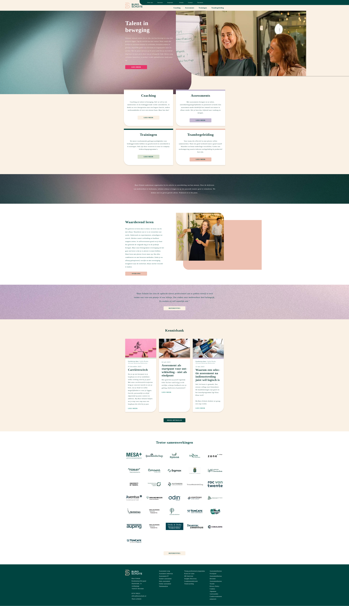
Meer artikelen (174, 420)
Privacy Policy (214, 586)
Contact (190, 2)
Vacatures (200, 2)
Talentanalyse (163, 586)
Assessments (189, 8)
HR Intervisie (188, 576)
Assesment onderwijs (166, 573)
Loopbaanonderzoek (191, 581)
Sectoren (160, 2)
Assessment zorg (164, 571)
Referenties (174, 308)
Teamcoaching (189, 584)
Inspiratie (170, 2)
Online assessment (165, 584)
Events (181, 2)
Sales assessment (164, 581)
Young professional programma (194, 571)
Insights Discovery (190, 578)
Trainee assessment (165, 578)
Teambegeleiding (217, 8)
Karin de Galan (189, 573)
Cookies (212, 589)
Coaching (177, 8)
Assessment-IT (164, 576)
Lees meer (136, 67)
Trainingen (203, 8)
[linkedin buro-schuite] (136, 599)
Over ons (150, 2)
